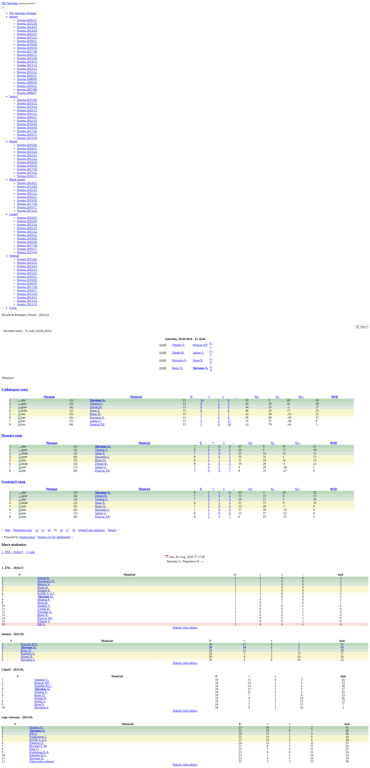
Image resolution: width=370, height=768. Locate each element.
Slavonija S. (28, 659)
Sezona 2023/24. (27, 30)
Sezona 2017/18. (27, 51)
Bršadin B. (43, 590)
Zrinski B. (43, 578)
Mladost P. (43, 599)
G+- (301, 396)
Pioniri (13, 141)
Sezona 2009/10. (27, 82)
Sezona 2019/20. (27, 44)
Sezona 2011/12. (27, 72)
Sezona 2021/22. (27, 37)
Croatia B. (43, 609)
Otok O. (34, 749)
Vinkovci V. (36, 743)
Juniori (13, 96)
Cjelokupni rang (15, 389)
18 (73, 530)
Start (7, 530)
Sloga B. (42, 602)
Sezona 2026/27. (27, 20)
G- (277, 396)
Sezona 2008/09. (27, 79)
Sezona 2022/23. (27, 34)
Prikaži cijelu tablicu (185, 627)
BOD (334, 396)
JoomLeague (27, 537)
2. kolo (30, 552)
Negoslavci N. (46, 581)
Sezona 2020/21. (27, 41)
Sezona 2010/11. (27, 75)
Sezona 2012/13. (27, 68)
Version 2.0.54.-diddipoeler (54, 537)
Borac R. (42, 615)
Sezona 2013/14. (27, 65)
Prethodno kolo (22, 530)
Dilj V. (41, 624)
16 (61, 530)
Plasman (49, 396)
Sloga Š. (39, 704)
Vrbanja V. (43, 621)
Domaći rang (12, 435)
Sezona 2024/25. (27, 27)
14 (202, 400)
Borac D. (26, 650)
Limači (13, 214)
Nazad (112, 530)
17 (67, 530)
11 (229, 421)
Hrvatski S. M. (38, 746)
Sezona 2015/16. (27, 58)
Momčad (136, 396)
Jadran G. (40, 701)
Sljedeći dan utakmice (91, 530)
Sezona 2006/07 (27, 93)
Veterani (14, 255)
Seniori (13, 16)
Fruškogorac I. (38, 736)
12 (36, 530)
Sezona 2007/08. (27, 89)
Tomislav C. (41, 679)
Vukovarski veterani (41, 761)
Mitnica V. (43, 584)
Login (13, 307)
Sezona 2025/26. (27, 23)
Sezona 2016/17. (27, 54)
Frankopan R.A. (39, 752)
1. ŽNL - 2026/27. (13, 552)
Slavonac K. (44, 612)
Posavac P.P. (44, 618)
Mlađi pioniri (17, 179)
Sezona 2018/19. (27, 47)
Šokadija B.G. (29, 644)
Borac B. (42, 587)
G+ (257, 396)
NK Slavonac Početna (22, 13)
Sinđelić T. (43, 605)
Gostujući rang (13, 482)
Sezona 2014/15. (27, 61)
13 (42, 530)
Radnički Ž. (28, 653)
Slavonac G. (45, 596)
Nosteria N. (36, 727)
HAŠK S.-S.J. (46, 593)
